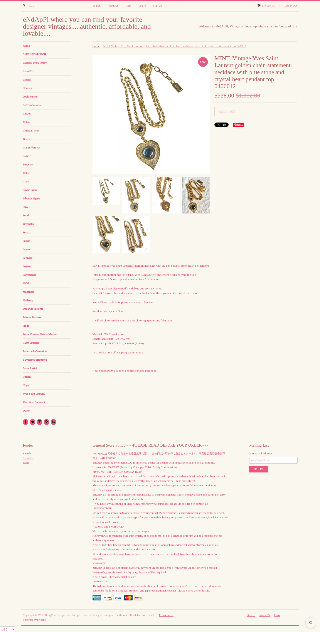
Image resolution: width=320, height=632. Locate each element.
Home (26, 45)
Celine (26, 122)
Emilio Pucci (30, 190)
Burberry (28, 164)
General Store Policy (35, 62)
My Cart (268, 5)
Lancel (26, 249)
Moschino (28, 291)
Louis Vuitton (30, 96)
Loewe (27, 266)
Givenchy (28, 223)
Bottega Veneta (32, 105)
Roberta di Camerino (35, 351)
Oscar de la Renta (33, 308)
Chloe (26, 173)
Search (97, 5)
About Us (113, 5)
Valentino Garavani (34, 402)
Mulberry (28, 300)
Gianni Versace (31, 147)
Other (26, 410)
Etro (25, 206)
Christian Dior (31, 130)
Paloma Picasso (32, 317)
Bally (25, 156)
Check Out (291, 5)
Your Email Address (260, 453)
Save (240, 124)
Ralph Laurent (31, 342)
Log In (142, 5)
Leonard (27, 257)
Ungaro (27, 385)
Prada (26, 325)
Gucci (26, 139)
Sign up (157, 5)
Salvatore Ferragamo (35, 359)
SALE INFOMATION (34, 54)
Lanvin (26, 240)
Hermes (27, 88)
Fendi (26, 215)
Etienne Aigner (31, 198)
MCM (26, 283)
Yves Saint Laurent (34, 393)
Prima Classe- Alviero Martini (40, 334)
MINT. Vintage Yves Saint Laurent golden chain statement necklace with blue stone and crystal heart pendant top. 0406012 (174, 46)
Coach (26, 181)
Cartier (27, 113)
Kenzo (26, 232)
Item (128, 5)
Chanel (27, 79)
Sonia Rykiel (30, 368)
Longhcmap (29, 274)
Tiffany (27, 376)
